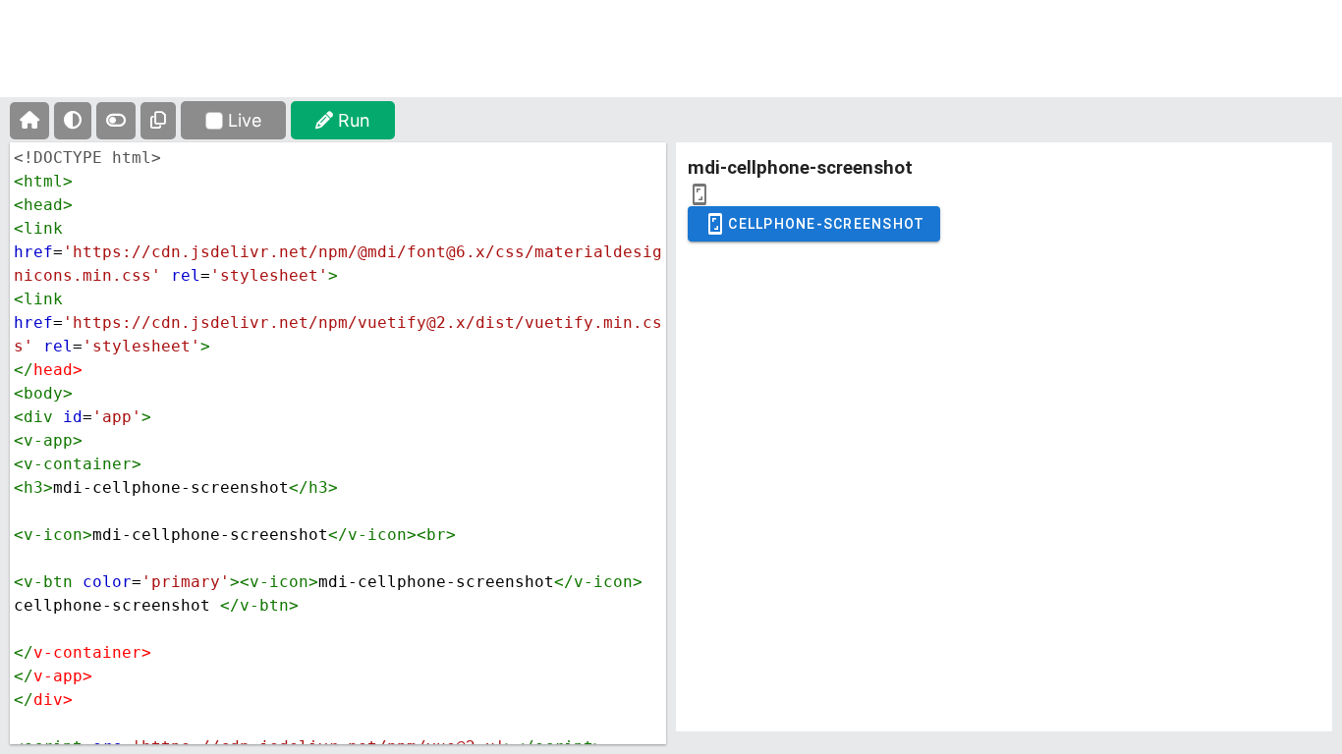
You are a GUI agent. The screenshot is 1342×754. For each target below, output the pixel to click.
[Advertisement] (671, 64)
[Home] (29, 120)
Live (244, 120)
